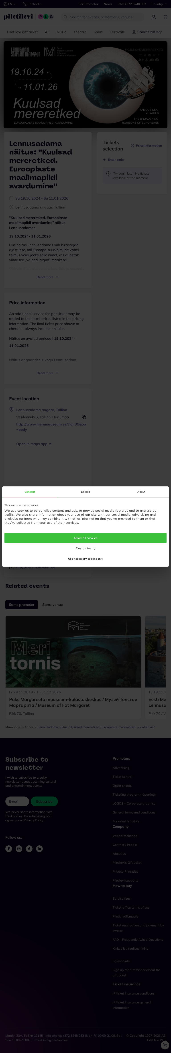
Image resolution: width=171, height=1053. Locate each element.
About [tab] (141, 491)
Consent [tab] (29, 491)
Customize (83, 548)
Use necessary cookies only (85, 558)
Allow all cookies (85, 538)
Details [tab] (85, 491)
